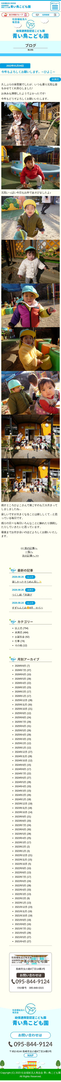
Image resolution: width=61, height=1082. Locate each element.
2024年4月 (20, 786)
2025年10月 (21, 709)
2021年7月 (20, 928)
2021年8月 (20, 924)
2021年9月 (20, 920)
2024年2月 (20, 795)
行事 (17, 641)
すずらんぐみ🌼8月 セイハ (27, 607)
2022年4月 (20, 889)
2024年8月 (20, 769)
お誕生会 (20, 637)
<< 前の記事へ (29, 548)
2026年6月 (20, 674)
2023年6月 (20, 829)
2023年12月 (21, 803)
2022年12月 (21, 855)
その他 (18, 645)
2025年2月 (20, 743)
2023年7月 (20, 825)
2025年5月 (20, 730)
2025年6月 (20, 726)
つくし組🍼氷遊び (22, 594)
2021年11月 (21, 911)
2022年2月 (20, 898)
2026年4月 (20, 683)
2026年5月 (20, 678)
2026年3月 (20, 687)
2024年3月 (20, 790)
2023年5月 (20, 834)
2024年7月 (20, 773)
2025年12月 (21, 700)
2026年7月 (20, 670)
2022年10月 (21, 864)
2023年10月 (21, 812)
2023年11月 (21, 808)
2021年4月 (20, 941)
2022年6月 (20, 881)
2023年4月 (20, 838)
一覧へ (29, 552)
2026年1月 (20, 696)
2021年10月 (21, 915)
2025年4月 (20, 734)
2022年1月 (20, 902)
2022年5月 (20, 885)
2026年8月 (20, 665)
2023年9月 (20, 816)
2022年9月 (20, 868)
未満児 (18, 632)
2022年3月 (20, 894)
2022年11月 (21, 859)
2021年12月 (21, 907)
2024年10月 (21, 760)
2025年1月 (20, 747)
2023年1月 (20, 851)
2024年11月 (21, 756)
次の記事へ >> (30, 555)
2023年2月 (20, 846)
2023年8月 (20, 821)
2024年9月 (20, 765)
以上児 (18, 628)
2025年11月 (21, 704)
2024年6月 (20, 777)
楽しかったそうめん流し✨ (27, 581)
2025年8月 (20, 717)
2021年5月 (20, 937)
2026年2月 (20, 691)
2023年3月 (20, 842)
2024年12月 (21, 752)
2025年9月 (20, 713)
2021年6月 (20, 932)
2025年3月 (20, 739)
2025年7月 (20, 722)
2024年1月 (20, 799)
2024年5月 (20, 782)
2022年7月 (20, 877)
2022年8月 (20, 872)
